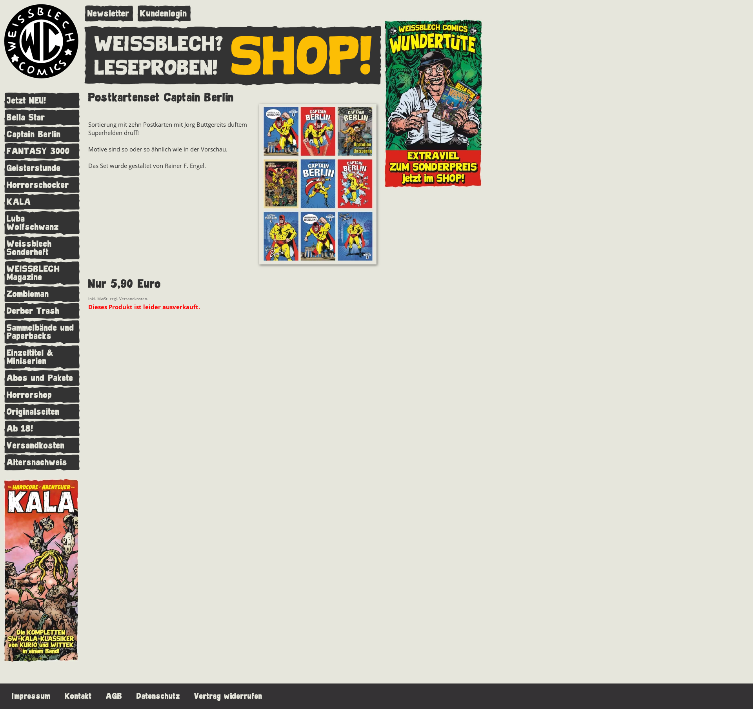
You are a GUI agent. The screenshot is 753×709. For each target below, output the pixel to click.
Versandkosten (36, 445)
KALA (19, 202)
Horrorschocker (38, 185)
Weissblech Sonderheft (29, 248)
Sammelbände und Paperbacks (40, 332)
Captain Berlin (34, 134)
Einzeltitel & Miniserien (30, 357)
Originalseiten (33, 411)
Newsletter (108, 13)
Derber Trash (33, 311)
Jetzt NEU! (26, 100)
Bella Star (26, 117)
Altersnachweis (37, 462)
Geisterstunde (34, 168)
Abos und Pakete (40, 378)
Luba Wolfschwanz (33, 222)
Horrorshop (29, 395)
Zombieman (28, 294)
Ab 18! (20, 428)
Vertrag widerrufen (228, 696)
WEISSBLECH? (159, 44)
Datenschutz (158, 696)
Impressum (31, 696)
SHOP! (302, 56)
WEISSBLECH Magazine (33, 273)
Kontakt (78, 696)
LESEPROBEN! (156, 68)
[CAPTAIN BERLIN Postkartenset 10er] (317, 185)
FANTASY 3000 (38, 151)
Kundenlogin (163, 13)
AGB (114, 696)
